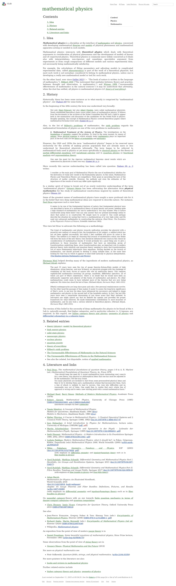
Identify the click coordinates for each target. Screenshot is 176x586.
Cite (102, 581)
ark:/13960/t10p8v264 (79, 402)
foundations (55, 134)
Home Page (113, 4)
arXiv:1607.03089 (56, 489)
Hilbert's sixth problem (58, 349)
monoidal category (56, 498)
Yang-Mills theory (100, 472)
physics (118, 43)
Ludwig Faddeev (55, 440)
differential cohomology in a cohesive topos (63, 316)
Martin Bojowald (71, 521)
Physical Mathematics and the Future (80, 546)
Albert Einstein (86, 110)
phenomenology (76, 70)
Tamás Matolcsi (54, 409)
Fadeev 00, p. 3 (125, 166)
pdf (80, 425)
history (92, 577)
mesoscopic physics (56, 336)
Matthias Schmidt (70, 460)
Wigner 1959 (110, 84)
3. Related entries (55, 29)
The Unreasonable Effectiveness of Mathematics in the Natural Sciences (81, 353)
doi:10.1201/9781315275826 (61, 450)
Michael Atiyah (50, 263)
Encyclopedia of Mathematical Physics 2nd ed (109, 521)
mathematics (104, 43)
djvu (95, 412)
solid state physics (55, 333)
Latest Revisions (132, 4)
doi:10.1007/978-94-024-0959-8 (118, 470)
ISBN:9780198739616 (63, 507)
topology (97, 453)
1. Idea (50, 22)
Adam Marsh (53, 477)
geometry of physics (119, 313)
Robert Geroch (55, 400)
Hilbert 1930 (67, 82)
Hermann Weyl (50, 261)
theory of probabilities (84, 138)
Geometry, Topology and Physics (93, 448)
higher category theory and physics (89, 313)
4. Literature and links (58, 32)
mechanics (101, 138)
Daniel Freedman (55, 535)
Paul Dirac (48, 202)
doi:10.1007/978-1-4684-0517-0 (105, 420)
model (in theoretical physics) (77, 326)
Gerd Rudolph (53, 460)
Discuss (49, 581)
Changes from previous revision (75, 581)
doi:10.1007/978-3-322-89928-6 (101, 431)
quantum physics (111, 153)
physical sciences (70, 136)
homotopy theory (108, 453)
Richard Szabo (54, 521)
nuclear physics (54, 339)
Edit (43, 581)
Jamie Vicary (68, 505)
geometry (67, 134)
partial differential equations (57, 153)
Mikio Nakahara (56, 448)
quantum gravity (55, 343)
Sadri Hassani (53, 434)
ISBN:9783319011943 (75, 437)
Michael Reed (53, 394)
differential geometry (80, 453)
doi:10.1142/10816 (56, 484)
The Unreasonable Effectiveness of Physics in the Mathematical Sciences (81, 356)
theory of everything (115, 89)
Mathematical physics (68, 527)
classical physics (109, 150)
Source (114, 581)
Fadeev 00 (61, 102)
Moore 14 (55, 193)
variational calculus (85, 153)
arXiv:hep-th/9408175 (73, 538)
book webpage (73, 484)
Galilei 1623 (78, 79)
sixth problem (113, 126)
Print (107, 581)
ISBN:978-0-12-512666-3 (95, 518)
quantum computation (84, 500)
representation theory (65, 155)
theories (76, 45)
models (88, 45)
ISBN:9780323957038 (72, 523)
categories (83, 404)
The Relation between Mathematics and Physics (70, 256)
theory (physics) (54, 326)
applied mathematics (101, 359)
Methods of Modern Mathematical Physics (95, 394)
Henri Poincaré (65, 110)
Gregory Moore (74, 188)
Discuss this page (144, 4)
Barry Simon (68, 394)
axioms (53, 136)
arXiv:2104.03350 (121, 554)
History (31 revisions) (92, 581)
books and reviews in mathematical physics (67, 563)
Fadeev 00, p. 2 (92, 161)
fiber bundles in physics (64, 455)
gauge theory (94, 531)
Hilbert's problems (73, 126)
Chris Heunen (54, 505)
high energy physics (56, 330)
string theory (91, 542)
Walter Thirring (54, 417)
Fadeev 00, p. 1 (86, 121)
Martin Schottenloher (58, 429)
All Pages (122, 4)
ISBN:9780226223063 (58, 402)
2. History (52, 25)
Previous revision (58, 581)
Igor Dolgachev (54, 423)
